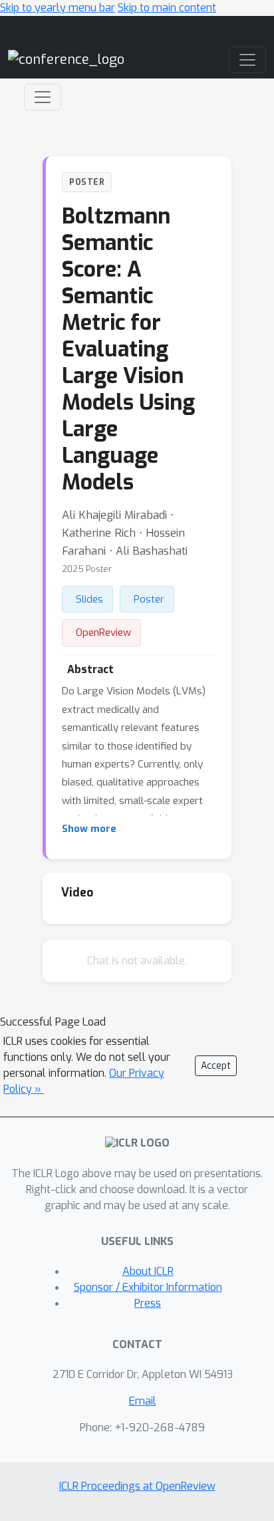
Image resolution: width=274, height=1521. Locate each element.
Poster (149, 599)
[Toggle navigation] (42, 97)
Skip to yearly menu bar (57, 8)
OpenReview (103, 632)
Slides (89, 599)
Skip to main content (167, 8)
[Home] (66, 59)
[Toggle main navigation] (247, 60)
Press (147, 1303)
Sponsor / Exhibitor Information (148, 1287)
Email (142, 1401)
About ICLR (148, 1271)
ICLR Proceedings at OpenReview (137, 1486)
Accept (216, 1065)
